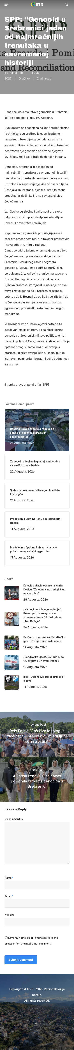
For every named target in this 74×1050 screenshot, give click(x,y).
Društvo (24, 78)
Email (8, 896)
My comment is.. (14, 819)
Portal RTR (16, 72)
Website (9, 915)
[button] (6, 4)
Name (8, 877)
